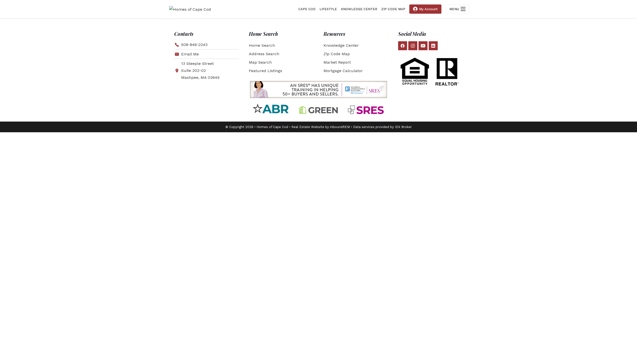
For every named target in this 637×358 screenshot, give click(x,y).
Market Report (337, 62)
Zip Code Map (336, 53)
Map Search (260, 62)
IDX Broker (403, 127)
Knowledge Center (341, 45)
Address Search (264, 53)
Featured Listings (265, 70)
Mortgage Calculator (343, 70)
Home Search (262, 45)
